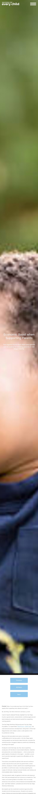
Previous (19, 680)
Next (19, 694)
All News (19, 687)
